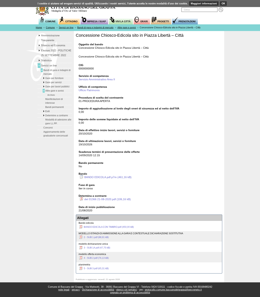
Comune (50, 27)
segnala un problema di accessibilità (130, 292)
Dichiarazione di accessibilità (98, 289)
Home (39, 27)
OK (223, 3)
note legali (63, 289)
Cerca (221, 9)
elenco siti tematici (126, 289)
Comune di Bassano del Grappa (78, 9)
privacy (76, 289)
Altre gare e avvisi (126, 27)
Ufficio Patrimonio (89, 90)
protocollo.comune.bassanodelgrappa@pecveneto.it (173, 289)
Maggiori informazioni (204, 3)
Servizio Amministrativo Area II (97, 79)
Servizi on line (66, 27)
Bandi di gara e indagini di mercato (95, 27)
